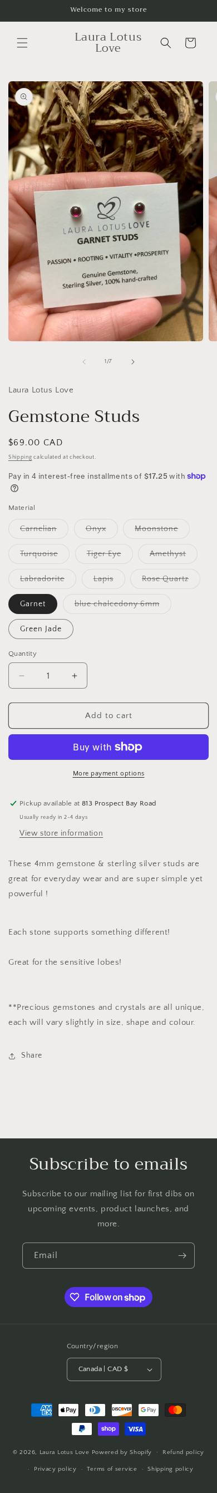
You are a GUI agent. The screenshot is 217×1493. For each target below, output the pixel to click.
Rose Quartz (171, 581)
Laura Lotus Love (66, 1451)
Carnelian (44, 531)
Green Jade (41, 629)
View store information (61, 833)
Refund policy (183, 1452)
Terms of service (112, 1469)
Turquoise (45, 556)
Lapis (109, 581)
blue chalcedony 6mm (123, 606)
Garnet (33, 604)
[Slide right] (133, 362)
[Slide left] (84, 362)
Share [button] (31, 1055)
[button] (22, 43)
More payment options (109, 773)
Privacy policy (55, 1469)
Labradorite (48, 581)
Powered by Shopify (122, 1451)
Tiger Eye (110, 556)
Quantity (22, 653)
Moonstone (162, 531)
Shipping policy (170, 1469)
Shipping (20, 457)
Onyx (102, 531)
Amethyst (174, 556)
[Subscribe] (182, 1255)
